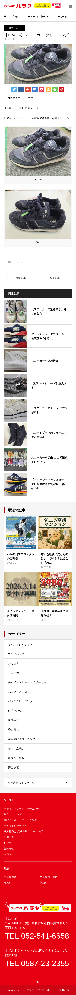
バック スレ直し (19, 691)
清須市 (44, 882)
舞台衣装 (13, 767)
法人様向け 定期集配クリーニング (23, 831)
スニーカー (14, 28)
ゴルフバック (16, 653)
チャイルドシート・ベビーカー (27, 682)
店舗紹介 (13, 720)
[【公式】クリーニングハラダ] (32, 5)
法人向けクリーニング (21, 739)
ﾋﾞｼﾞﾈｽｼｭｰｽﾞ (15, 710)
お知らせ (9, 848)
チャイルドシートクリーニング (21, 808)
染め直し (13, 729)
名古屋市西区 (11, 876)
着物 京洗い (16, 748)
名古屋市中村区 (49, 876)
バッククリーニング (20, 701)
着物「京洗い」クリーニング (20, 820)
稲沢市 (7, 882)
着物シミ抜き (16, 758)
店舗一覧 (9, 837)
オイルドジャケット (20, 644)
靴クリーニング (13, 814)
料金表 (7, 842)
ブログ (7, 854)
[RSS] (37, 982)
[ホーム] (5, 16)
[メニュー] (70, 6)
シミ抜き (13, 663)
